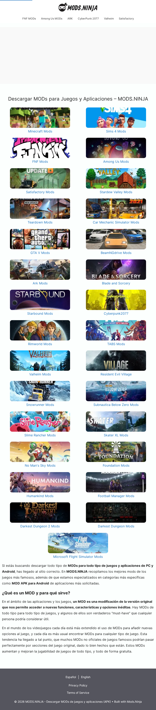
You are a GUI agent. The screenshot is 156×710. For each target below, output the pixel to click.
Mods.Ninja (134, 701)
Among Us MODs (51, 18)
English (85, 677)
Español (71, 677)
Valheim (109, 18)
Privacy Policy (78, 685)
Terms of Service (78, 692)
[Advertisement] (78, 55)
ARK (70, 18)
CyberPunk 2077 (88, 18)
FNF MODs (29, 18)
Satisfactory (126, 18)
